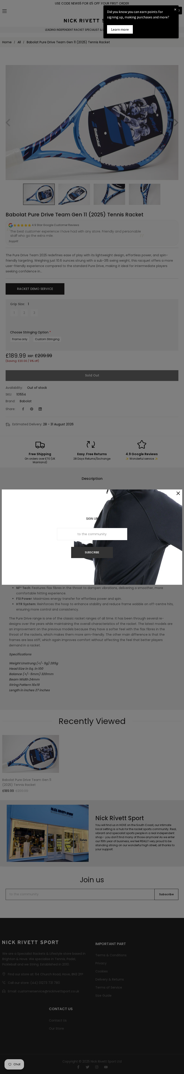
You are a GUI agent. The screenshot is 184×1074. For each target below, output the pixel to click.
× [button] (175, 9)
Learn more (120, 29)
